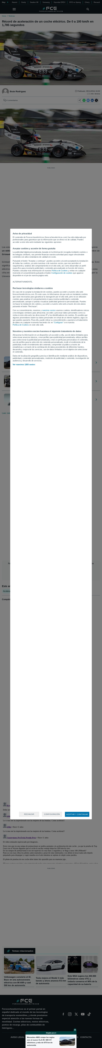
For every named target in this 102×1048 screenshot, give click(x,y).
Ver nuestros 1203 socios (24, 364)
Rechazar (29, 814)
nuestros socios (49, 310)
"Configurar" (58, 322)
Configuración (52, 814)
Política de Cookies (60, 270)
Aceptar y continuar (77, 814)
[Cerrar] (75, 1029)
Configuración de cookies (62, 273)
